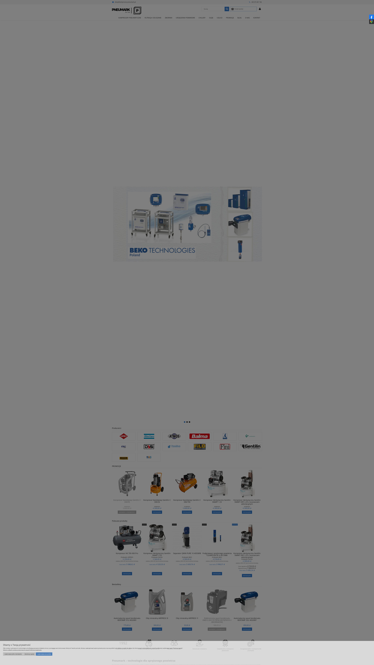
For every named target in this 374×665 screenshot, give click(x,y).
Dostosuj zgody (29, 654)
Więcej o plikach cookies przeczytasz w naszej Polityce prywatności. (22, 650)
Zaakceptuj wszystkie (44, 654)
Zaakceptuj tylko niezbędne (13, 654)
